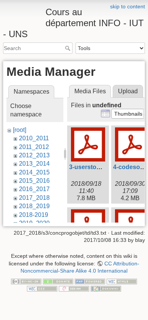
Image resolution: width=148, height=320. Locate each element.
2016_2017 (34, 189)
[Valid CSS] (42, 288)
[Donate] (58, 281)
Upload (128, 91)
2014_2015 (34, 172)
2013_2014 (34, 163)
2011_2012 (34, 147)
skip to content (127, 6)
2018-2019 (33, 215)
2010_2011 (34, 138)
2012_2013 (34, 155)
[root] (19, 130)
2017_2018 (34, 198)
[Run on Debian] (74, 288)
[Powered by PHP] (90, 281)
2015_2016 (34, 180)
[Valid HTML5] (122, 281)
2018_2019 (34, 206)
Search (68, 48)
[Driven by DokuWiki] (106, 288)
